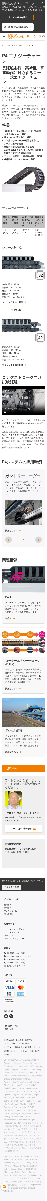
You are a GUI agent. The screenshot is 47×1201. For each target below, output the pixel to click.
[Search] (28, 36)
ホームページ (8, 45)
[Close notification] (42, 3)
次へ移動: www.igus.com (16, 27)
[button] (21, 539)
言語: (13, 1026)
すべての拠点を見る (17, 17)
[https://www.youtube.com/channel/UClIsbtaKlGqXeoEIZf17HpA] (6, 1016)
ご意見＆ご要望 (11, 887)
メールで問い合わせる (21, 828)
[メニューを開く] (4, 36)
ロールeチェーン (22, 45)
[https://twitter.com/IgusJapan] (11, 1016)
